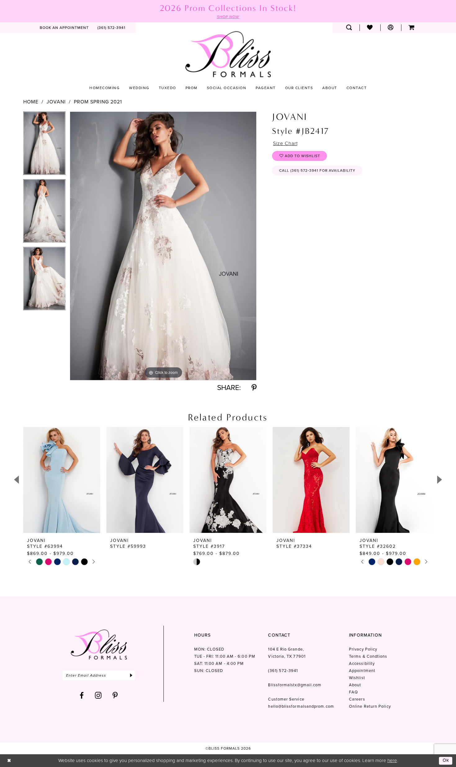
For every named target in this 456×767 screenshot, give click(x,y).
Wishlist (357, 678)
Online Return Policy (370, 706)
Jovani (56, 101)
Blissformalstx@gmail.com (294, 685)
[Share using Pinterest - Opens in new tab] (254, 387)
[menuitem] (64, 27)
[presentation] (61, 480)
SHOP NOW (228, 17)
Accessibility (362, 663)
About (355, 685)
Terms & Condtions (368, 656)
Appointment (362, 671)
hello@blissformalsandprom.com (301, 706)
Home (30, 101)
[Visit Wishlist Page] (370, 27)
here (392, 760)
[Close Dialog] (9, 760)
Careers (357, 699)
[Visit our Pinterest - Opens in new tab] (115, 695)
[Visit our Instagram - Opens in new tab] (98, 695)
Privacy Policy (363, 649)
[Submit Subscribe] (131, 675)
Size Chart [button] (285, 143)
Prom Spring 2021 (98, 101)
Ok (446, 760)
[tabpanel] (44, 145)
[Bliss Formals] (228, 54)
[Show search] (349, 27)
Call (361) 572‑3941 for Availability (317, 170)
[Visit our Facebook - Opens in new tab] (82, 695)
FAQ (353, 692)
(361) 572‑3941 (283, 671)
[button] (390, 27)
